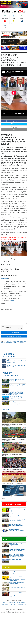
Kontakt (23, 604)
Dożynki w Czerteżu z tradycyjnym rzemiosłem (12, 483)
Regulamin (5, 604)
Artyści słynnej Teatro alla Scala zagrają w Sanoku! (16, 583)
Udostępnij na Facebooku (14, 121)
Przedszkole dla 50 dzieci (17, 341)
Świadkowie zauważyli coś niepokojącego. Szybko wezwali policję (17, 510)
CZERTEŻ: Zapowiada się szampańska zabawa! (12, 469)
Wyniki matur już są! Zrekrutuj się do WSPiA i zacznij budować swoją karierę (17, 386)
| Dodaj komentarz (14, 332)
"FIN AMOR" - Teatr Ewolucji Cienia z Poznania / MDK (16, 365)
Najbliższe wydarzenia (9, 355)
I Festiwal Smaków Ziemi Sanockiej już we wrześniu (17, 588)
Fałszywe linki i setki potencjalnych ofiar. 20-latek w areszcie (17, 519)
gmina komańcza (7, 341)
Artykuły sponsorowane (10, 374)
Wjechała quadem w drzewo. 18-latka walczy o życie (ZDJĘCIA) (17, 550)
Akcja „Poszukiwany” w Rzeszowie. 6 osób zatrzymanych (17, 530)
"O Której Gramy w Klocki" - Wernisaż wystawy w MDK (16, 361)
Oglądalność (12, 604)
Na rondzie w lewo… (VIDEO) (16, 559)
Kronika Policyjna (12, 504)
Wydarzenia (13, 23)
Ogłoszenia (5, 18)
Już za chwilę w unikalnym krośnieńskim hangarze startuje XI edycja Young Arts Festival (17, 398)
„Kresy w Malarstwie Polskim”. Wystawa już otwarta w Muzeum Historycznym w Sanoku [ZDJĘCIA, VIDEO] (17, 594)
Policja (5, 23)
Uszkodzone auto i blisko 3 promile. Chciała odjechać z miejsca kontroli (15, 515)
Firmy (13, 18)
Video (6, 409)
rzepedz (6, 342)
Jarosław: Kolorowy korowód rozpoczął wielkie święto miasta (17, 572)
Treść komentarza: (6, 309)
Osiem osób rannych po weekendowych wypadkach (16, 525)
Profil (5, 27)
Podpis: (3, 303)
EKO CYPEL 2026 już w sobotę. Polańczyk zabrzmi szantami (16, 380)
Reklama (22, 23)
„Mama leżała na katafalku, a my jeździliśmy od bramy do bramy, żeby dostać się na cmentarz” (17, 555)
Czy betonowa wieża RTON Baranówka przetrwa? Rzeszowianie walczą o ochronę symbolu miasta (17, 578)
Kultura (6, 567)
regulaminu (13, 300)
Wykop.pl (14, 127)
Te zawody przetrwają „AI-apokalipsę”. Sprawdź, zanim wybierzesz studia (16, 403)
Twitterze (14, 124)
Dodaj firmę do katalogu (18, 602)
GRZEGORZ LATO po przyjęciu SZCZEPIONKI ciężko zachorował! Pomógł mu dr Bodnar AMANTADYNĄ (17, 545)
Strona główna (7, 602)
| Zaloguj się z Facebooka (14, 336)
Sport (21, 18)
